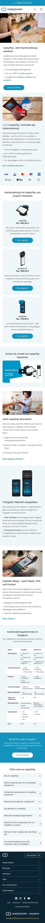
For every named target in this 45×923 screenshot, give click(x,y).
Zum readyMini (8, 298)
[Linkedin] (16, 899)
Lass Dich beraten (14, 88)
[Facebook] (24, 899)
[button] (22, 776)
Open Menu (41, 9)
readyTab (20, 77)
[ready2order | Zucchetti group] (22, 914)
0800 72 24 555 (24, 3)
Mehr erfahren (9, 619)
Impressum (16, 903)
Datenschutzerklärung (30, 903)
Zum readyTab (8, 202)
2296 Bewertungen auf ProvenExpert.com (25, 918)
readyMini (7, 80)
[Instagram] (20, 899)
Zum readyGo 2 (8, 250)
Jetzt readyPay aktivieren (13, 165)
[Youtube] (29, 899)
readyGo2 (28, 77)
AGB (8, 903)
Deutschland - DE (34, 855)
